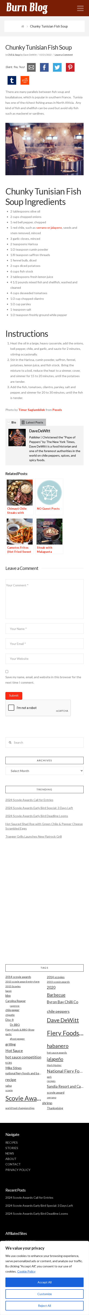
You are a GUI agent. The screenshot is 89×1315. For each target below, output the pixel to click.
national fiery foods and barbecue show (23, 1073)
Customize (44, 1294)
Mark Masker (54, 1065)
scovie (9, 1090)
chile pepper (12, 1010)
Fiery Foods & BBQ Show (19, 1029)
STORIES (11, 1148)
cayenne (14, 1005)
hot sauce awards (57, 1052)
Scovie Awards (23, 1098)
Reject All (44, 1305)
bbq (8, 995)
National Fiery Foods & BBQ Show (65, 1071)
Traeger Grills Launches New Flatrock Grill (33, 836)
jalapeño (55, 1059)
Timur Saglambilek (31, 410)
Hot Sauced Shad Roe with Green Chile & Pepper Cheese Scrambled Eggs (44, 826)
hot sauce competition (23, 1057)
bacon (8, 990)
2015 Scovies (13, 986)
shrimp (47, 1103)
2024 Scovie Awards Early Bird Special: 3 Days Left (39, 808)
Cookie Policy (26, 1271)
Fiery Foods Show (65, 1033)
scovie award (55, 1092)
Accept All (45, 1282)
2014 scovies (56, 977)
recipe (10, 1079)
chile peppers (58, 1011)
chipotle (10, 1014)
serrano (51, 1097)
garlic (8, 1034)
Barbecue (56, 994)
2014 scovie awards (18, 977)
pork (49, 1076)
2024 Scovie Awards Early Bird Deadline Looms (36, 816)
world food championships (20, 1108)
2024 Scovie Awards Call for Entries (29, 800)
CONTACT (13, 1164)
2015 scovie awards (58, 981)
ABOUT (10, 1159)
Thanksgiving (55, 1108)
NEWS (9, 1153)
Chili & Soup (14, 55)
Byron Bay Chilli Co (62, 1002)
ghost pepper (17, 1038)
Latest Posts (34, 422)
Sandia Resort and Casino (65, 1086)
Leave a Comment (64, 55)
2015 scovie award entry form (22, 981)
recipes (51, 1081)
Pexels (57, 410)
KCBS (8, 1062)
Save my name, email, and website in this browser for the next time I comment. (43, 679)
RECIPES (11, 1142)
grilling (10, 1044)
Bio (13, 422)
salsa (8, 1085)
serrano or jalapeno (49, 227)
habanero (57, 1046)
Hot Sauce (14, 1050)
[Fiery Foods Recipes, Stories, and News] (31, 8)
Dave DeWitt (39, 430)
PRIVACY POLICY (17, 1170)
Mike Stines (13, 1068)
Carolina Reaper (15, 1001)
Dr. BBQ (15, 1024)
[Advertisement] (44, 905)
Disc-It (9, 1020)
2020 (51, 987)
